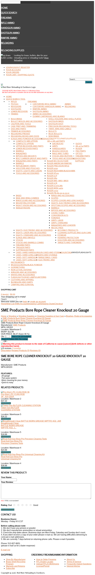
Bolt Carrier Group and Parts (31, 158)
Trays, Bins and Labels (59, 128)
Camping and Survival (22, 284)
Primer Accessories (21, 131)
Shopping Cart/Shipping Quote (40, 304)
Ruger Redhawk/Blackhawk (61, 170)
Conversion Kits (59, 215)
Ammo (68, 104)
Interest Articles (73, 566)
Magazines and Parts (26, 161)
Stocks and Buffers (62, 156)
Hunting (66, 252)
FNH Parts (81, 151)
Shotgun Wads (56, 121)
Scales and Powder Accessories (27, 138)
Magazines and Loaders (63, 225)
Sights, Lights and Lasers (29, 170)
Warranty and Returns (15, 566)
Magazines (21, 153)
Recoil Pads (57, 227)
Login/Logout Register (18, 67)
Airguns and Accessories (24, 272)
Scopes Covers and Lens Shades (67, 200)
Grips (55, 146)
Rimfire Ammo (9, 37)
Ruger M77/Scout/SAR (57, 161)
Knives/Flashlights (81, 252)
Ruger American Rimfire (59, 163)
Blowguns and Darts (22, 282)
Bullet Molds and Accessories (26, 121)
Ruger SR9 (52, 178)
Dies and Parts (18, 128)
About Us (71, 559)
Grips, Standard (59, 222)
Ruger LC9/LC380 (55, 185)
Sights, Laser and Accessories (31, 232)
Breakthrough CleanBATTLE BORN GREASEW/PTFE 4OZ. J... (12, 425)
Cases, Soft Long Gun (27, 260)
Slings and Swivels (25, 237)
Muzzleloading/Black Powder (26, 265)
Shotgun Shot (55, 123)
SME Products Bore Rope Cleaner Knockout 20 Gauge (27, 318)
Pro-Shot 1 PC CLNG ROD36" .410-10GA (13, 395)
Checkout (58, 304)
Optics (79, 153)
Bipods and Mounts (26, 156)
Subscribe (10, 568)
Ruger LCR (52, 183)
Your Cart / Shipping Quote (20, 74)
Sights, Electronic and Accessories (34, 230)
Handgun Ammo (10, 27)
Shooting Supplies (80, 159)
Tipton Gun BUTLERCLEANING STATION (10, 409)
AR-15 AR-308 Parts (56, 141)
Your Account (13, 70)
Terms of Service (74, 562)
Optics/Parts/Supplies (65, 138)
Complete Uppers (25, 143)
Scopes (54, 198)
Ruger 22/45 (52, 168)
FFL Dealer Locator (44, 562)
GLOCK (79, 143)
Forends (55, 217)
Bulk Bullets (55, 133)
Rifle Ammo (7, 22)
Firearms (6, 17)
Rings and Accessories (62, 195)
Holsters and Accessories (71, 240)
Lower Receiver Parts (27, 148)
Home (4, 7)
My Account (22, 304)
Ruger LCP (52, 175)
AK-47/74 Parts (82, 146)
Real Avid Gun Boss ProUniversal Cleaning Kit (11, 458)
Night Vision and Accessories (31, 205)
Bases (18, 195)
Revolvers (16, 106)
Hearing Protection (68, 237)
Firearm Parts (83, 156)
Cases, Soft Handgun (27, 257)
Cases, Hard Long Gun (27, 255)
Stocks (19, 240)
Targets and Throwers (69, 242)
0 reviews (16, 348)
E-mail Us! (5, 550)
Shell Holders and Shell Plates (64, 119)
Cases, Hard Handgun (27, 252)
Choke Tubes (57, 213)
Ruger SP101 (53, 173)
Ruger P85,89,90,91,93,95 (58, 193)
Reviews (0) (35, 350)
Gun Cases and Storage (50, 252)
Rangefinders (23, 208)
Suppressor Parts (25, 250)
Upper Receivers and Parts (29, 146)
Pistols (14, 104)
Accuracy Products (68, 230)
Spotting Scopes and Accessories (68, 205)
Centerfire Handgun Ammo (47, 106)
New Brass (53, 136)
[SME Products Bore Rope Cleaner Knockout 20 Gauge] (26, 321)
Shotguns (16, 109)
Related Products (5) (21, 350)
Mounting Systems (25, 203)
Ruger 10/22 (52, 190)
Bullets (52, 131)
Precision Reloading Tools (62, 126)
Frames (14, 114)
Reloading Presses (20, 133)
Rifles (14, 101)
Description (6, 350)
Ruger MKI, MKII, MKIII (57, 180)
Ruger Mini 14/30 (55, 188)
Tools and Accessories (64, 158)
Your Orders (12, 72)
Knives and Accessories (23, 274)
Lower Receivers (19, 111)
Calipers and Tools (21, 123)
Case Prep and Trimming (23, 126)
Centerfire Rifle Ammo (44, 104)
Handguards (59, 148)
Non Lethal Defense (21, 269)
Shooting (49, 138)
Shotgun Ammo (10, 32)
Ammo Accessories (42, 114)
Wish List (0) (11, 304)
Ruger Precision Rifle (58, 166)
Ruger (79, 148)
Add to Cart (6, 403)
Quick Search (9, 12)
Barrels (20, 151)
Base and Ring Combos (27, 198)
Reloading (7, 43)
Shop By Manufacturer (15, 559)
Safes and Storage (47, 255)
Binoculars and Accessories (30, 200)
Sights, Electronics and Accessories (70, 203)
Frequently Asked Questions (79, 564)
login (25, 301)
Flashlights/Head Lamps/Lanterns (28, 277)
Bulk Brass (16, 119)
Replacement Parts (26, 166)
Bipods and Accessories (63, 210)
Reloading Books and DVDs (25, 136)
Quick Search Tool (15, 99)
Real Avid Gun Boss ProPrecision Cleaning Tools (12, 442)
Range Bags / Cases (47, 257)
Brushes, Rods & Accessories (79, 316)
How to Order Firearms (46, 559)
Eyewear (62, 235)
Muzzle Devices (60, 151)
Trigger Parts (23, 247)
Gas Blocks (57, 143)
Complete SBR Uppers (27, 141)
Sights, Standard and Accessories (33, 235)
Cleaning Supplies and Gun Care (74, 232)
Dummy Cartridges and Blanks (49, 116)
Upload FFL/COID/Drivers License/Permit (47, 565)
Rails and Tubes (60, 153)
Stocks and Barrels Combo (30, 242)
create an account (38, 301)
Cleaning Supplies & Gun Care (50, 316)
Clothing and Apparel (22, 279)
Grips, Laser (57, 220)
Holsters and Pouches (28, 168)
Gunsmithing (18, 267)
